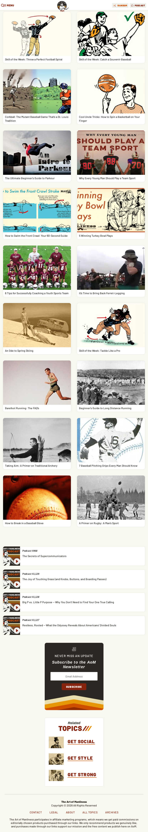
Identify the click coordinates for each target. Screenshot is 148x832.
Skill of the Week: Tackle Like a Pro (99, 350)
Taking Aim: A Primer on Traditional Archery (31, 465)
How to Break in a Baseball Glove (24, 523)
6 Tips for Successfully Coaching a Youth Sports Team (37, 293)
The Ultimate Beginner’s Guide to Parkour (30, 178)
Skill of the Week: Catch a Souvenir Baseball (105, 59)
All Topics (90, 812)
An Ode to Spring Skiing (19, 350)
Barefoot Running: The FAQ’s (22, 408)
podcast (140, 5)
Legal (54, 812)
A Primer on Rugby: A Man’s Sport (99, 523)
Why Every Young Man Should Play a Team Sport (107, 178)
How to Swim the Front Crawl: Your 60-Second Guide (36, 235)
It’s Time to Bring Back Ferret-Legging (102, 293)
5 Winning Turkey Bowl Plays (96, 235)
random (122, 5)
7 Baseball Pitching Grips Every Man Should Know (108, 465)
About (70, 812)
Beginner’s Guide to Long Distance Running (105, 408)
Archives (111, 812)
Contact (36, 812)
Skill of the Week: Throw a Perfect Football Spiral (33, 59)
